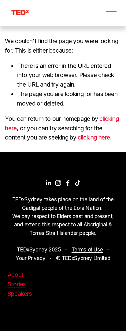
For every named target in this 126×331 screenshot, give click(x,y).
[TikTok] (78, 183)
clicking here (94, 137)
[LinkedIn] (48, 183)
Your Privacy (30, 258)
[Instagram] (58, 183)
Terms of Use (87, 249)
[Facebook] (68, 183)
